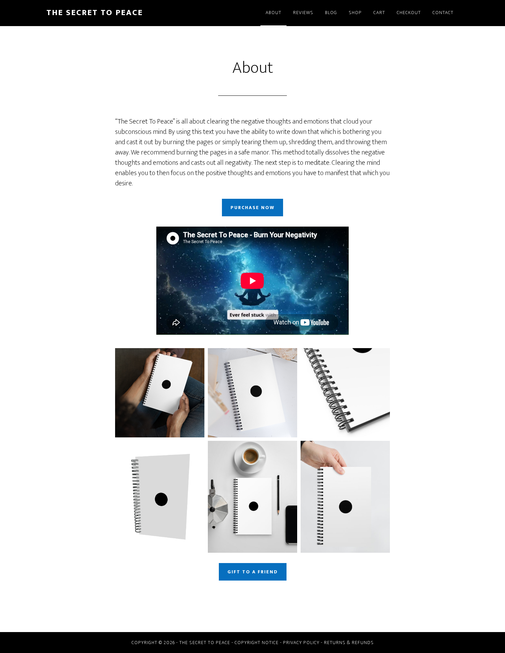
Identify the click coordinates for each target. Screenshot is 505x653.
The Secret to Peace (94, 13)
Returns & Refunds (349, 642)
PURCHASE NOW (252, 207)
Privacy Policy (301, 642)
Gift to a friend (252, 572)
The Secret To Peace (204, 642)
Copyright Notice (257, 642)
